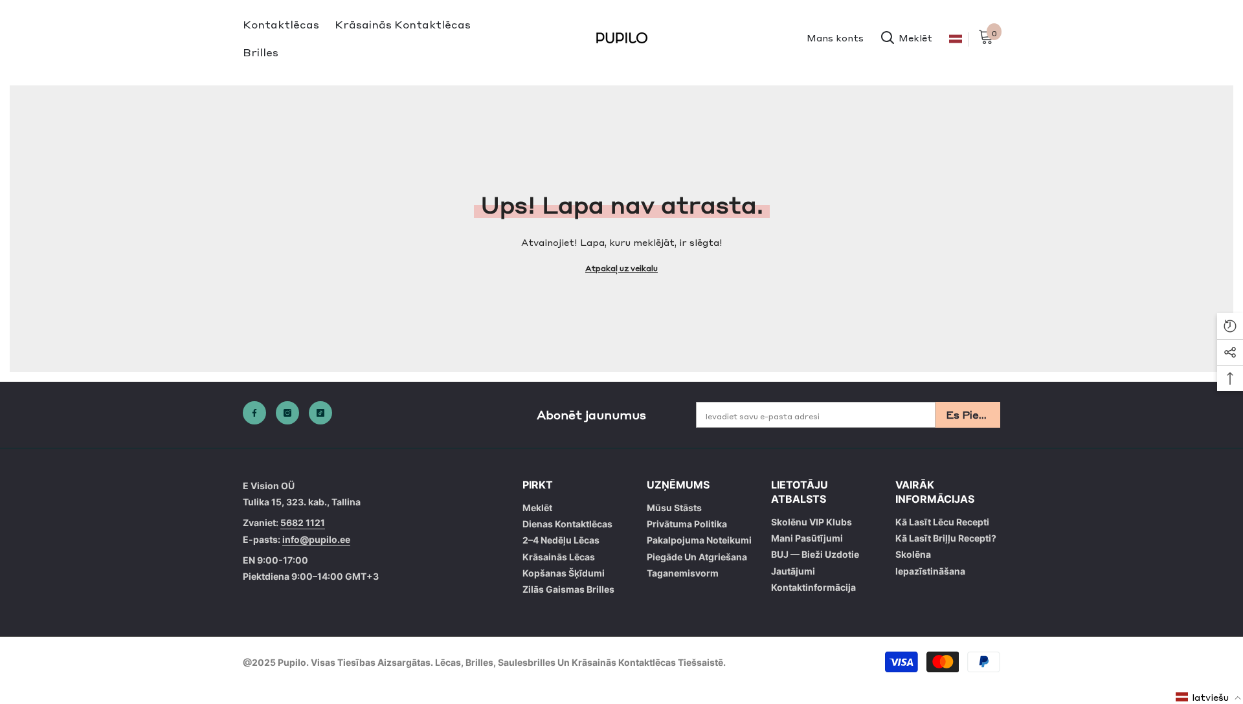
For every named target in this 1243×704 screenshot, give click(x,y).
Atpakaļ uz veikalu (621, 268)
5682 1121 (302, 522)
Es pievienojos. (973, 414)
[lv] (955, 39)
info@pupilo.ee (316, 539)
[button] (1208, 697)
